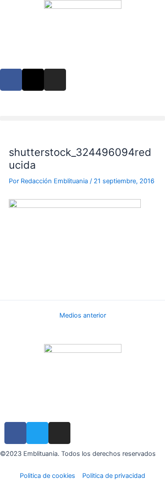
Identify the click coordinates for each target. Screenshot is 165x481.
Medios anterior (82, 315)
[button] (82, 118)
